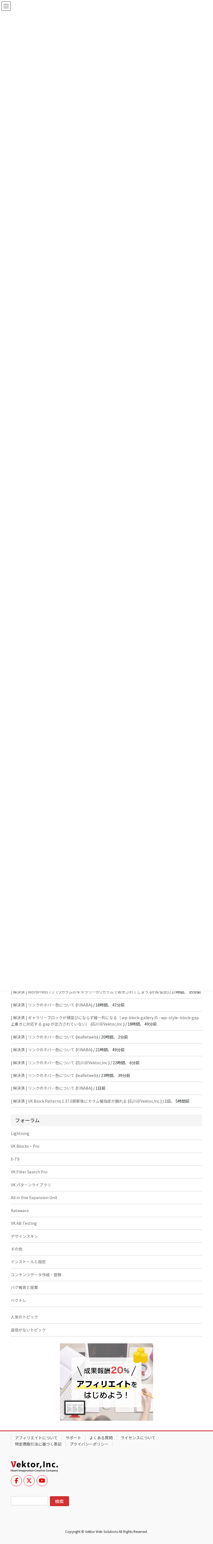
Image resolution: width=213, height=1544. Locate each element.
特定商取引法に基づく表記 (38, 1444)
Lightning (20, 1133)
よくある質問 (101, 1437)
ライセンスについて (138, 1437)
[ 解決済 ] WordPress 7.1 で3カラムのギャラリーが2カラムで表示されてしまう (80, 992)
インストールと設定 (28, 1261)
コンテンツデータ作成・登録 (36, 1274)
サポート (73, 1437)
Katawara (20, 1210)
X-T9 (15, 1159)
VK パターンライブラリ (31, 1185)
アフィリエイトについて (36, 1437)
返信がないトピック (28, 1330)
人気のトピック (24, 1317)
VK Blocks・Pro (25, 1146)
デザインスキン (24, 1236)
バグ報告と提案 (24, 1287)
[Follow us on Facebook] (16, 1480)
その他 (16, 1249)
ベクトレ (18, 1300)
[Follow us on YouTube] (42, 1480)
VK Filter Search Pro (29, 1172)
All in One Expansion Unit (34, 1197)
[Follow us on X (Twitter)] (29, 1480)
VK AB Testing (24, 1223)
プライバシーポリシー (89, 1444)
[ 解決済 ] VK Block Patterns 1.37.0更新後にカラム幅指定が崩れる (69, 1101)
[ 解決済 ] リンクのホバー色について (43, 1005)
